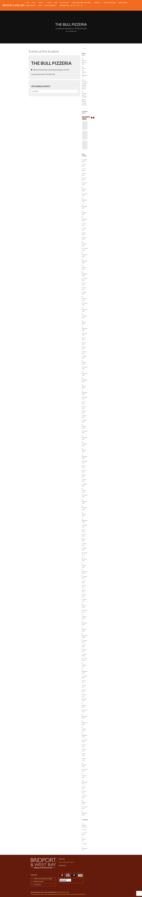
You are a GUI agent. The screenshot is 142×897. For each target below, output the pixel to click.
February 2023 (84, 363)
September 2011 (84, 782)
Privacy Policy (57, 894)
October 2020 (84, 514)
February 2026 (84, 189)
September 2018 (84, 636)
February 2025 (84, 244)
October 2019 (84, 566)
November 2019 (84, 559)
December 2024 (84, 255)
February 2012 (84, 765)
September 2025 (84, 219)
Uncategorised (84, 849)
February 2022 (84, 427)
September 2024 (84, 274)
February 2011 (84, 803)
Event (85, 830)
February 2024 (84, 299)
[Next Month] (93, 117)
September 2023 (84, 329)
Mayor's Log (84, 839)
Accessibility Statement (78, 894)
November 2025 (84, 207)
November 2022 (84, 380)
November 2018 (84, 623)
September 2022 (84, 393)
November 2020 (84, 508)
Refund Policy (67, 894)
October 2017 (84, 665)
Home (67, 31)
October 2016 (84, 729)
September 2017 (84, 672)
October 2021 (84, 450)
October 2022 (84, 387)
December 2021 (84, 438)
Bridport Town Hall (84, 826)
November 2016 (84, 723)
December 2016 (84, 717)
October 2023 (84, 323)
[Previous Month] (91, 117)
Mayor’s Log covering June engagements (84, 73)
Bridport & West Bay (13, 5)
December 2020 (84, 502)
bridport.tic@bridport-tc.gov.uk (66, 862)
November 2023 (84, 316)
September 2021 (84, 457)
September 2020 (84, 521)
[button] (81, 5)
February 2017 (84, 706)
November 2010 (84, 814)
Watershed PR (60, 892)
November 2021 (84, 444)
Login (67, 892)
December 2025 (84, 200)
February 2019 (84, 606)
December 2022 (84, 374)
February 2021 (84, 491)
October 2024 (84, 268)
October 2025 (84, 213)
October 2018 (84, 630)
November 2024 (84, 261)
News (85, 843)
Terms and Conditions (46, 894)
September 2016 (84, 736)
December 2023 (84, 310)
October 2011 (84, 776)
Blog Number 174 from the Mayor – (84, 103)
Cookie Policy (35, 894)
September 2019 (84, 572)
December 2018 (84, 617)
